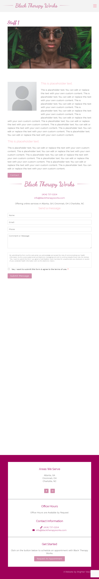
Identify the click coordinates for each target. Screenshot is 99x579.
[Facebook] (46, 491)
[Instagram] (52, 491)
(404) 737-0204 (49, 194)
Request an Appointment (49, 559)
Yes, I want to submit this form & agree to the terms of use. (40, 269)
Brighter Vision (84, 571)
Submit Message (19, 276)
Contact (14, 175)
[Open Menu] (95, 6)
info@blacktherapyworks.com (49, 198)
